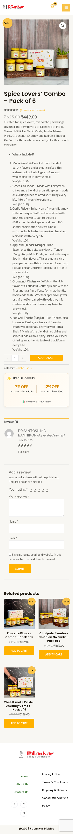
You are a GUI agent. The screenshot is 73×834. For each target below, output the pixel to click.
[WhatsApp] (23, 813)
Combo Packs (24, 367)
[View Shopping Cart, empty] (52, 6)
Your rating (18, 489)
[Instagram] (23, 804)
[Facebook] (14, 804)
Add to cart (46, 357)
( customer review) (32, 110)
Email (13, 538)
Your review (19, 497)
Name (13, 521)
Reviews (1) (11, 421)
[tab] (36, 422)
